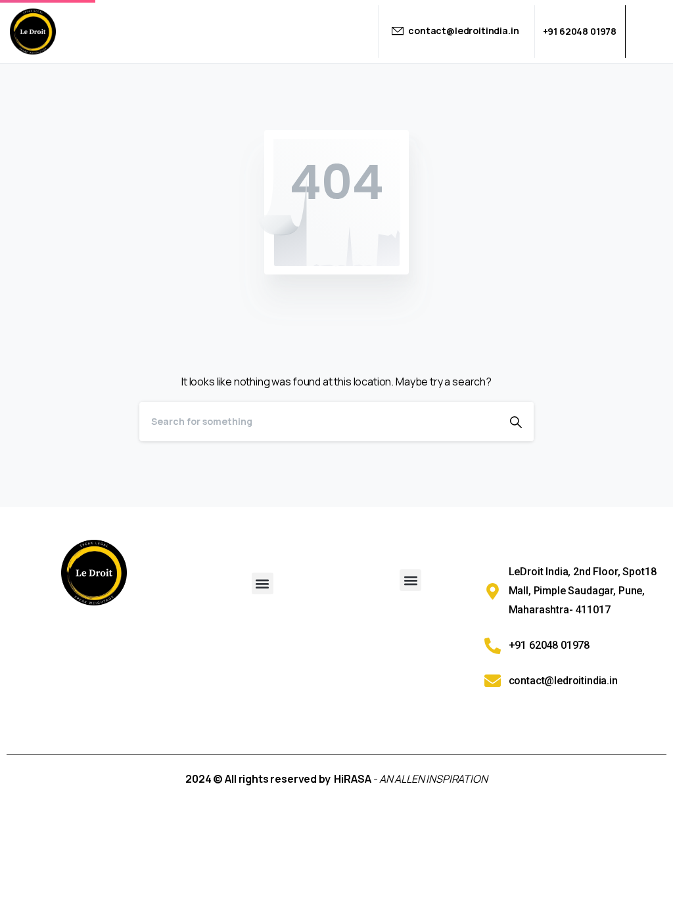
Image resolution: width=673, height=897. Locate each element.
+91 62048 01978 (580, 31)
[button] (262, 583)
